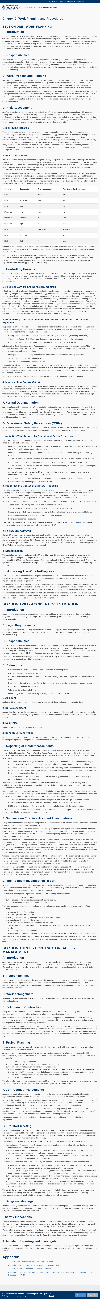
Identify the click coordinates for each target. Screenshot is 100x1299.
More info (51, 1296)
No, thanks (92, 1295)
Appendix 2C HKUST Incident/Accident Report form (29, 1269)
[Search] (97, 1)
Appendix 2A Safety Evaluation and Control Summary (30, 1262)
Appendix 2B (79, 522)
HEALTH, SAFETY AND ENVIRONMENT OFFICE (41, 7)
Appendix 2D (76, 1105)
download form (60, 753)
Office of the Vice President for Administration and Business (66, 1)
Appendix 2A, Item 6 (59, 311)
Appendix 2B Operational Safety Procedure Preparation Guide (34, 1265)
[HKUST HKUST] (11, 7)
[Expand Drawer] (90, 1)
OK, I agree (80, 1295)
